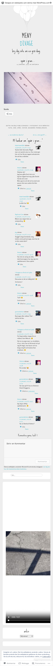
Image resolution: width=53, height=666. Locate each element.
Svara (22, 162)
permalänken (41, 128)
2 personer (31, 391)
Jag (16, 232)
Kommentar (42, 461)
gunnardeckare (19, 312)
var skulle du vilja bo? (16, 135)
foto (10, 128)
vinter (24, 128)
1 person (28, 188)
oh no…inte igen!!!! (39, 135)
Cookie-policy (46, 656)
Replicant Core (19, 214)
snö (14, 128)
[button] (28, 88)
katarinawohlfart (20, 145)
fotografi (34, 125)
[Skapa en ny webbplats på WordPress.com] (26, 3)
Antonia (35, 64)
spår (19, 128)
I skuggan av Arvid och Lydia (23, 272)
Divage (26, 44)
